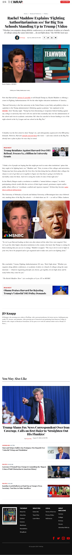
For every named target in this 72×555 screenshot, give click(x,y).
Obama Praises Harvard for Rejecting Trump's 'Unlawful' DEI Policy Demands (25, 292)
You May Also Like (14, 378)
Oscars (60, 524)
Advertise (23, 515)
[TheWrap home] (15, 2)
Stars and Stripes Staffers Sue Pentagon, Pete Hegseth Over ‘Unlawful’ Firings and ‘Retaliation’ (23, 449)
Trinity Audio (19, 90)
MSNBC (5, 111)
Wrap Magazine (62, 509)
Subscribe (65, 2)
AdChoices (49, 518)
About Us (22, 511)
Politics (46, 13)
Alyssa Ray (29, 438)
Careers (22, 522)
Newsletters (23, 528)
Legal (48, 508)
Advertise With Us (63, 527)
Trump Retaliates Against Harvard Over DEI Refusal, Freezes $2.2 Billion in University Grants (27, 153)
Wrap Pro (36, 508)
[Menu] (4, 2)
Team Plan (36, 515)
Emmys (60, 520)
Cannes (60, 514)
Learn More (36, 518)
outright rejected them (29, 135)
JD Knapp (22, 37)
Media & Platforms (35, 13)
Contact (22, 518)
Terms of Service (51, 511)
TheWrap (23, 508)
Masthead (23, 525)
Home (26, 13)
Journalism (6, 445)
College (60, 517)
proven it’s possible (24, 97)
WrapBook (23, 532)
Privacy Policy (50, 515)
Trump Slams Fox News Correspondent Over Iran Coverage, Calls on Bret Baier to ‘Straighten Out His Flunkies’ (36, 431)
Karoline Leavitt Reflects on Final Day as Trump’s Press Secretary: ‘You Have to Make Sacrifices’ (22, 487)
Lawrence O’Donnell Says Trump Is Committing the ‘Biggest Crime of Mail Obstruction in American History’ (24, 468)
